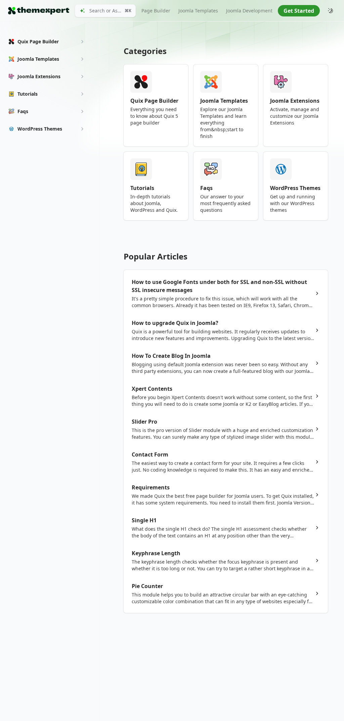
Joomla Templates (198, 10)
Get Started (299, 10)
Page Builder (155, 10)
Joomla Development (249, 10)
